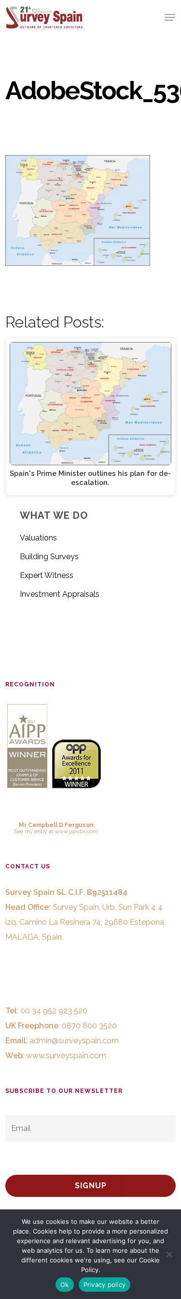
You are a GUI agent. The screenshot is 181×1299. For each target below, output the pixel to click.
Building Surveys (49, 556)
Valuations (38, 537)
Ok (64, 1284)
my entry (36, 831)
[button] (170, 17)
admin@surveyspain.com (74, 1040)
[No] (169, 1254)
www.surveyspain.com (66, 1055)
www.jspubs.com (76, 831)
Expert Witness (46, 575)
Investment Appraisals (59, 594)
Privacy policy (105, 1284)
